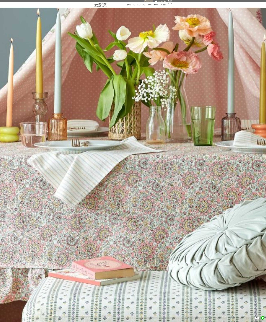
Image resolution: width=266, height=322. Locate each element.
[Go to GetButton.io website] (262, 320)
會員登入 (160, 1)
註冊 (165, 1)
